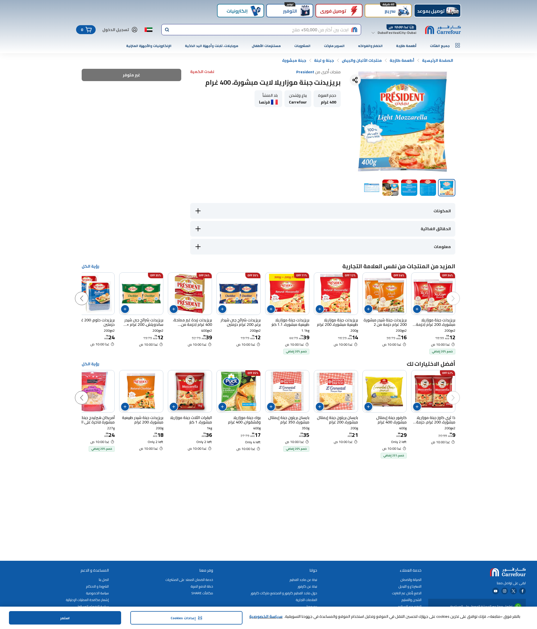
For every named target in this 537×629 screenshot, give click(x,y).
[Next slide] (87, 293)
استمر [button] (65, 618)
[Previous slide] (459, 293)
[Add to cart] (417, 309)
